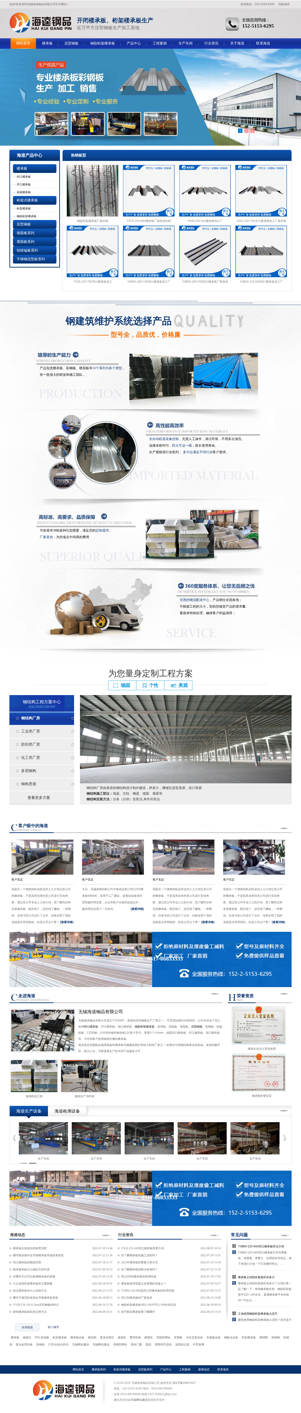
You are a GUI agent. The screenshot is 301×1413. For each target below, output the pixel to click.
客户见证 (17, 879)
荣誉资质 (245, 995)
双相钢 (275, 1337)
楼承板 (40, 22)
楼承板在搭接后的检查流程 (30, 1248)
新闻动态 (204, 1369)
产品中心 (134, 43)
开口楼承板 (24, 184)
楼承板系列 (99, 1369)
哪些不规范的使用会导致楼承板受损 (35, 1297)
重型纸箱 (135, 1337)
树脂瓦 (148, 1337)
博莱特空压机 (163, 1344)
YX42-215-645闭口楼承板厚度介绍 (142, 1248)
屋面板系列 (25, 242)
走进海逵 (26, 995)
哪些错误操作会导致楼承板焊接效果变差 (38, 1255)
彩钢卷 (40, 1344)
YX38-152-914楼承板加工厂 (205, 221)
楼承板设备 (77, 1337)
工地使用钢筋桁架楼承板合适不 (257, 1313)
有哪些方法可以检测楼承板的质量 (34, 1276)
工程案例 (160, 43)
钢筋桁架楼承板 (102, 43)
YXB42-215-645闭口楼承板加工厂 (261, 281)
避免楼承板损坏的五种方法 (30, 1311)
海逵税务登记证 (262, 1095)
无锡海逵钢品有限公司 (100, 1011)
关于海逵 (237, 43)
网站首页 (23, 43)
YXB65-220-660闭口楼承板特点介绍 (261, 1246)
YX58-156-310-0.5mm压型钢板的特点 (36, 1304)
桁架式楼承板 (27, 200)
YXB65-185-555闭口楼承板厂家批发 (205, 281)
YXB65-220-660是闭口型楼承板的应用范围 (147, 1290)
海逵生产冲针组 (84, 1096)
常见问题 (239, 1235)
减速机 (122, 1337)
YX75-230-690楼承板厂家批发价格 (149, 221)
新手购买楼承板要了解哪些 (138, 1311)
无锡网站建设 (80, 1344)
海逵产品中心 (29, 155)
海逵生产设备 (29, 1111)
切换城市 (284, 4)
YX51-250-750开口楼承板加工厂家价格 (261, 221)
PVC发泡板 (42, 1337)
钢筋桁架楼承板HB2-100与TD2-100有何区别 (148, 1304)
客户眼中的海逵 (33, 825)
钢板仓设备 (231, 1337)
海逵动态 (17, 1235)
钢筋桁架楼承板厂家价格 (92, 221)
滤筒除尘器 (182, 1344)
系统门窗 (136, 1344)
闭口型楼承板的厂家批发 (136, 1297)
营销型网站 (163, 1337)
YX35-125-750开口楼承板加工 (92, 281)
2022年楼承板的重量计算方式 (139, 1262)
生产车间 (185, 43)
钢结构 (92, 1337)
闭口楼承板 (24, 176)
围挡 (148, 1344)
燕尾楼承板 (24, 192)
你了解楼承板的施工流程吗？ (139, 1255)
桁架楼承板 (24, 208)
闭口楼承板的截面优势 (27, 1262)
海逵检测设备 (67, 1111)
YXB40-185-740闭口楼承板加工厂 (148, 281)
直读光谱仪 (107, 1337)
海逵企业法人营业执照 (262, 1048)
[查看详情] (66, 922)
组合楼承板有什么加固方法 (30, 1290)
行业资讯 (211, 43)
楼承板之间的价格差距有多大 (256, 1277)
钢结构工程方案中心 (42, 704)
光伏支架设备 (194, 1337)
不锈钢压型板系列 (31, 259)
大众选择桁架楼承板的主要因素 (32, 1283)
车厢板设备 (213, 1337)
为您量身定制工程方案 (150, 673)
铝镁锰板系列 (27, 250)
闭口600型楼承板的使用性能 (138, 1276)
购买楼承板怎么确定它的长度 (31, 1269)
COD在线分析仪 (58, 1344)
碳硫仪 (27, 1337)
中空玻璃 (198, 1344)
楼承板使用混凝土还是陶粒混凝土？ (143, 1283)
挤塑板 (178, 1337)
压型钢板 (71, 43)
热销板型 (78, 155)
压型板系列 (145, 1369)
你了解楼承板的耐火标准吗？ (139, 1269)
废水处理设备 (24, 1344)
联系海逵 (263, 43)
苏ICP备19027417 (184, 1383)
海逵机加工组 (34, 1096)
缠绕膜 (263, 1337)
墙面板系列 (25, 233)
